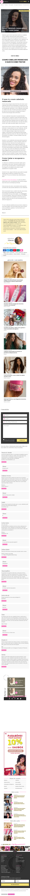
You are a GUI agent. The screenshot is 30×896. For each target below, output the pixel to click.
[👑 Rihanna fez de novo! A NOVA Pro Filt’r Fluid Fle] (22, 848)
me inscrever (15, 884)
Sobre (2, 859)
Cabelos (3, 26)
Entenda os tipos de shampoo (9, 179)
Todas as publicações (5, 872)
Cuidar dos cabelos (8, 254)
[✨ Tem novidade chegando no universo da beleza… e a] (2, 848)
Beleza (5, 282)
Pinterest (18, 869)
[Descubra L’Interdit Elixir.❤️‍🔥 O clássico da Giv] (12, 848)
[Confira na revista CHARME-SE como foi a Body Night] (17, 848)
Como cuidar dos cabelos (21, 252)
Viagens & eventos (20, 861)
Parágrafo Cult (5, 533)
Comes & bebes (4, 869)
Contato (3, 860)
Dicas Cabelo (17, 254)
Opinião (5, 788)
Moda (5, 786)
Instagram (18, 868)
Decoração (17, 782)
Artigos (2, 857)
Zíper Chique (4, 623)
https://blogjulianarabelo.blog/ (10, 554)
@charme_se (6, 844)
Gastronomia (7, 782)
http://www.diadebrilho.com (9, 459)
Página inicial (4, 856)
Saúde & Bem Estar (19, 786)
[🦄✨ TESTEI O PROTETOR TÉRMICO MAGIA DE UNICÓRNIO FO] (27, 848)
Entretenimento (18, 788)
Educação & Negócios (9, 784)
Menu (6, 1)
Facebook (18, 867)
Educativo (3, 867)
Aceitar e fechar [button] (11, 894)
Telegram (18, 872)
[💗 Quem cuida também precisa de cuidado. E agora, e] (7, 848)
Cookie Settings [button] (4, 894)
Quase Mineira (5, 486)
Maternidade (18, 784)
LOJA (2, 861)
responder (5, 470)
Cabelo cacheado (10, 252)
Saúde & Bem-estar (20, 860)
